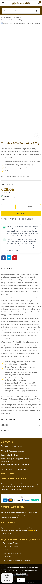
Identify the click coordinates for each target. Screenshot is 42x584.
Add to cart (28, 207)
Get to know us (9, 473)
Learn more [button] (21, 574)
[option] (21, 81)
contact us (31, 531)
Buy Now (21, 213)
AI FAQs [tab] (4, 425)
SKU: (3, 184)
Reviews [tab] (5, 431)
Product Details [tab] (9, 419)
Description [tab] (7, 268)
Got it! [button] (21, 580)
